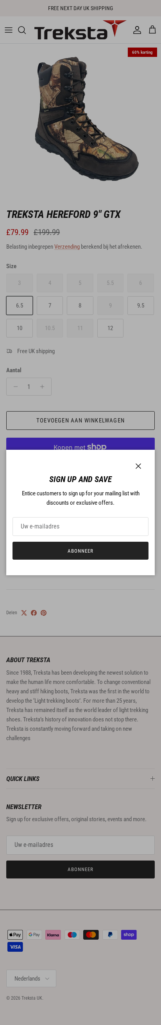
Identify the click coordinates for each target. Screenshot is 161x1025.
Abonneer (80, 551)
